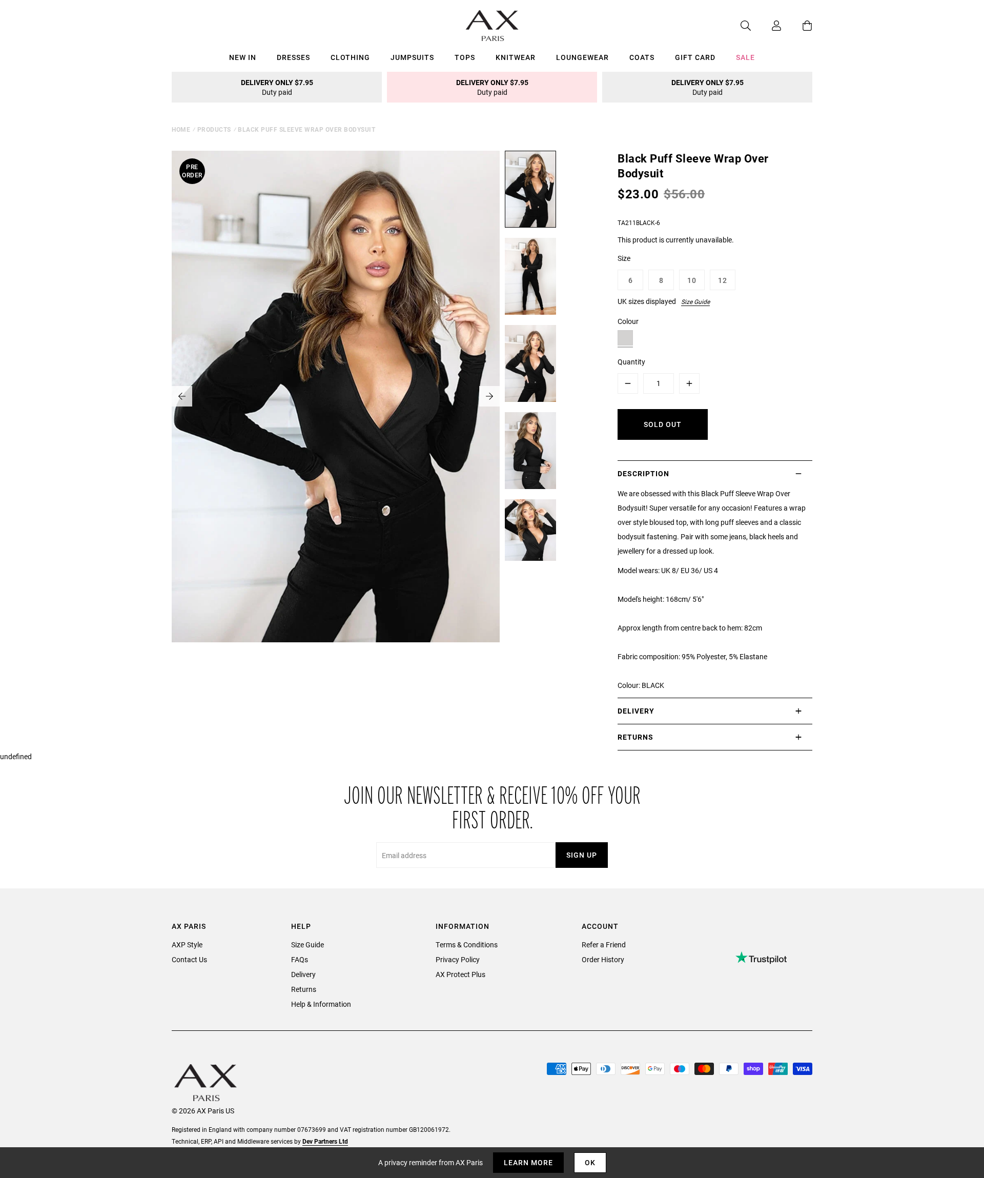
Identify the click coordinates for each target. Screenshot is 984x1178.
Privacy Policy (458, 959)
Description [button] (643, 473)
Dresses (293, 57)
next (489, 396)
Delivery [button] (636, 711)
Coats (641, 57)
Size (624, 258)
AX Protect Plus (460, 974)
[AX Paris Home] (492, 25)
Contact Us (189, 959)
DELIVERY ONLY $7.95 (277, 87)
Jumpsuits (412, 57)
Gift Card (695, 57)
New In (242, 57)
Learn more (528, 1162)
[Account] (766, 25)
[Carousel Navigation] (336, 396)
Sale (745, 57)
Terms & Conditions (467, 944)
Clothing (350, 57)
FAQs (299, 959)
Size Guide (695, 301)
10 (691, 280)
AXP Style (187, 944)
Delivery (303, 974)
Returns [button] (635, 737)
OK (590, 1162)
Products (214, 129)
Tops (465, 57)
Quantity (631, 362)
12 (722, 280)
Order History (603, 959)
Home (181, 129)
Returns (303, 989)
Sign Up (581, 855)
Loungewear (582, 57)
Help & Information (321, 1004)
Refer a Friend (604, 944)
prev (182, 396)
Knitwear (516, 57)
